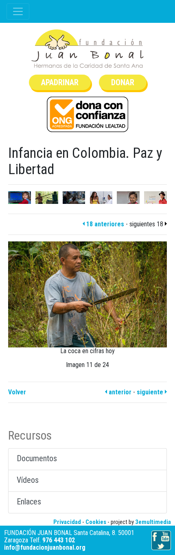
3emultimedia (153, 522)
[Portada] (87, 48)
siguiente (151, 392)
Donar (122, 82)
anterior (119, 392)
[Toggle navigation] (18, 11)
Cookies (95, 522)
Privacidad (67, 522)
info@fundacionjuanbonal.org (44, 547)
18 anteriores (104, 224)
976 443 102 (58, 540)
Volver (17, 392)
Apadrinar (60, 82)
